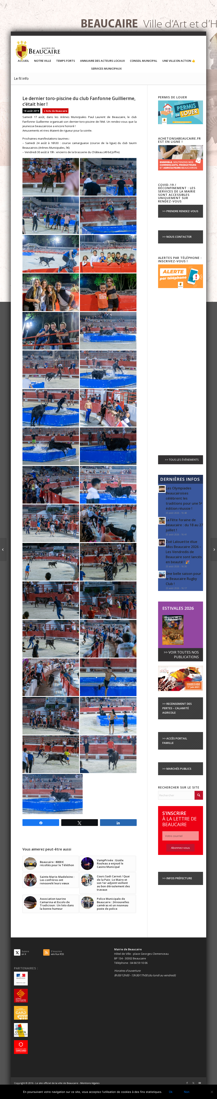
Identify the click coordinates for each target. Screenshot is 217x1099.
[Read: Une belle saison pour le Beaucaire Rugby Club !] (162, 574)
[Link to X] (193, 1083)
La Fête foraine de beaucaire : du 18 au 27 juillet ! (184, 525)
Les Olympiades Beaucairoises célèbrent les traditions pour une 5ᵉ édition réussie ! (184, 498)
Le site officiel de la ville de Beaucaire (56, 1083)
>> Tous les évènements (182, 460)
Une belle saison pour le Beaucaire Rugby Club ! (183, 578)
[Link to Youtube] (200, 1083)
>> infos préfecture (177, 878)
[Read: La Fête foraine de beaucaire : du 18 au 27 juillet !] (162, 521)
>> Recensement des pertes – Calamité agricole (177, 708)
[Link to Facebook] (187, 1083)
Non (186, 1092)
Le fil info (21, 78)
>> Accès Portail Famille (174, 740)
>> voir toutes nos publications (181, 654)
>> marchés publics (176, 769)
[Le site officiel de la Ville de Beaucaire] (38, 50)
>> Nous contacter (177, 237)
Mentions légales (89, 1083)
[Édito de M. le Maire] (213, 549)
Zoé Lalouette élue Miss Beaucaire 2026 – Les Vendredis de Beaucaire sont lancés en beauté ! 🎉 (184, 551)
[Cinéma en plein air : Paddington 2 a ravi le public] (3, 549)
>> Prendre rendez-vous (180, 211)
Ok (170, 1092)
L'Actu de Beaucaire (55, 111)
